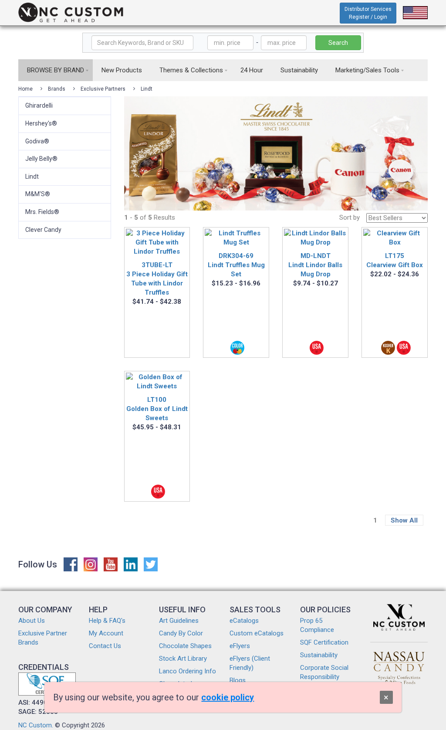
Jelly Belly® (41, 158)
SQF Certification (324, 642)
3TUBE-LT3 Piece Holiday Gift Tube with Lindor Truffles (157, 278)
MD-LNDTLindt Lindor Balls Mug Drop (315, 265)
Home (25, 89)
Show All (404, 520)
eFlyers (240, 646)
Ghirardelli (39, 105)
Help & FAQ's (107, 621)
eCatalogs (244, 621)
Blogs (238, 680)
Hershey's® (41, 123)
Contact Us (105, 646)
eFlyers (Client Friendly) (250, 663)
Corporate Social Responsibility (324, 672)
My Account (106, 633)
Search (338, 42)
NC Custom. (35, 725)
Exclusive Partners (103, 89)
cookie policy (227, 697)
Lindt (146, 89)
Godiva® (37, 141)
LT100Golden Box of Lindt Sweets (157, 409)
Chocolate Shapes (185, 646)
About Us (31, 621)
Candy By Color (181, 633)
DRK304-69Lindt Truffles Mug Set (236, 265)
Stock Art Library (183, 658)
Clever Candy (43, 229)
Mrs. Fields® (42, 211)
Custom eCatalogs (257, 633)
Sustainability (299, 70)
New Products (121, 70)
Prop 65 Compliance (317, 625)
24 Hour (251, 70)
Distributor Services (368, 13)
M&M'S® (37, 193)
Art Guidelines (179, 621)
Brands (56, 89)
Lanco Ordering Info (187, 671)
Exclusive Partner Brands (42, 637)
